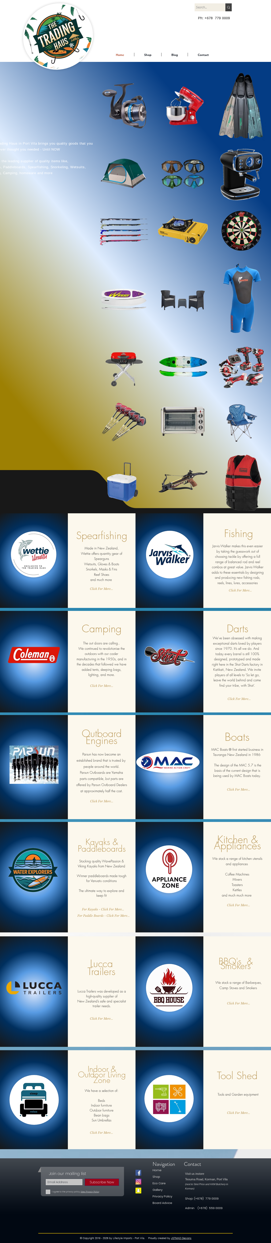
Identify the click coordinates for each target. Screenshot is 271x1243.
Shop (157, 1177)
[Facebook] (138, 1173)
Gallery (157, 1190)
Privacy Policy (162, 1196)
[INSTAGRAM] (138, 1181)
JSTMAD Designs (181, 1238)
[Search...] (228, 7)
